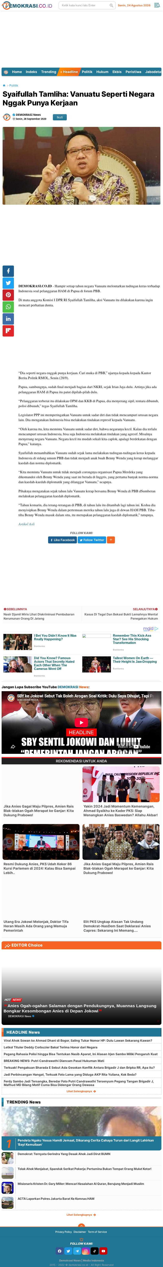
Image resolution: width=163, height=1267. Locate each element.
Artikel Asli (26, 524)
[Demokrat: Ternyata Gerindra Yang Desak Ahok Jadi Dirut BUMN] (8, 1158)
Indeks (31, 72)
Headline (70, 72)
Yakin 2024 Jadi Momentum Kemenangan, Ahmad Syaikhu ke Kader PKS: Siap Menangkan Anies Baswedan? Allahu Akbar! (120, 810)
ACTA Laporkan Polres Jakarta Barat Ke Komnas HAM (56, 1199)
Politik (87, 72)
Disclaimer (80, 1231)
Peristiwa (133, 72)
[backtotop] (81, 1227)
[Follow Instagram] (86, 1251)
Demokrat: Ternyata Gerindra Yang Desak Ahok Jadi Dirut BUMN (64, 1154)
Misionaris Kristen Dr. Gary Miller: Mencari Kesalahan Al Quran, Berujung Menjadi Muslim (81, 1184)
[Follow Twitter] (68, 1251)
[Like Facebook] (60, 1251)
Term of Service (97, 1231)
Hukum (102, 72)
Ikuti (60, 117)
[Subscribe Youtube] (103, 1251)
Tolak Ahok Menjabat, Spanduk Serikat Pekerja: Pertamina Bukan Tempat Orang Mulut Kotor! (84, 1169)
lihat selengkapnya (80, 1091)
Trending (48, 72)
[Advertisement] (82, 38)
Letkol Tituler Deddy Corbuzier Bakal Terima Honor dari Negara (50, 1047)
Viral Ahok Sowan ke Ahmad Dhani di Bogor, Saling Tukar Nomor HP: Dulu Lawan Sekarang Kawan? (78, 1040)
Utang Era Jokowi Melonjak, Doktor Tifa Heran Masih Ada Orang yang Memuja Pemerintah (36, 926)
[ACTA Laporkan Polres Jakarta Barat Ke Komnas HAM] (8, 1203)
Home (17, 72)
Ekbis (117, 72)
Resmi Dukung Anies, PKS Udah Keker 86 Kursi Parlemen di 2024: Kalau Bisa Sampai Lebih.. (40, 868)
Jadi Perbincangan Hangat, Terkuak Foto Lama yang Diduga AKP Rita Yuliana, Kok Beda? (70, 1074)
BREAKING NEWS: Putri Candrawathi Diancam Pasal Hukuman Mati (54, 1061)
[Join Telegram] (77, 1251)
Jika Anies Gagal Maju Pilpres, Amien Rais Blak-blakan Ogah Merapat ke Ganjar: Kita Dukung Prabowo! (39, 810)
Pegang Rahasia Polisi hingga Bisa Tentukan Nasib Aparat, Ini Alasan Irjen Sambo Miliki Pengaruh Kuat (81, 1054)
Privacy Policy (63, 1231)
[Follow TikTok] (95, 1251)
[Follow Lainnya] (111, 540)
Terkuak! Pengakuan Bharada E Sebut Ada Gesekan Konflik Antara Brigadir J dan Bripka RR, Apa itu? (79, 1067)
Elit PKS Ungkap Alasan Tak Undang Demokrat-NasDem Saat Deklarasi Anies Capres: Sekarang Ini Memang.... (117, 926)
